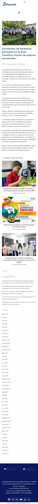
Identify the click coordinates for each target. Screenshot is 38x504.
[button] (19, 12)
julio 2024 (4, 395)
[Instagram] (13, 499)
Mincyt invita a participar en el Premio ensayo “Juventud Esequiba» (19, 226)
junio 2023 (4, 437)
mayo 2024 (5, 402)
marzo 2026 (5, 330)
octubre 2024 (5, 385)
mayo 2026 (5, 324)
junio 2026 (4, 320)
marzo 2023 (5, 447)
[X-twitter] (29, 499)
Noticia (23, 64)
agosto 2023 (5, 431)
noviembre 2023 (6, 421)
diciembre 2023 (6, 418)
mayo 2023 (5, 440)
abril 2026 (4, 327)
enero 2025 (5, 376)
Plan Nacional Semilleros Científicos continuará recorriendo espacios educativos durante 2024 (19, 190)
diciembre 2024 (6, 379)
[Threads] (17, 499)
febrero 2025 (5, 372)
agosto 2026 (5, 314)
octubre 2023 (5, 424)
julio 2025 (4, 356)
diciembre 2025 (6, 340)
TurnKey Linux (27, 503)
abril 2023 (4, 444)
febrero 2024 (5, 411)
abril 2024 (4, 405)
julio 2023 (4, 434)
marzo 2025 (5, 369)
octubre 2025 (5, 346)
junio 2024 (4, 398)
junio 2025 (4, 359)
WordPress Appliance (12, 503)
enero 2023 (5, 453)
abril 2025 (4, 366)
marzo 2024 (5, 408)
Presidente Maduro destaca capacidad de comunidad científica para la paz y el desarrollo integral (19, 260)
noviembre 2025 (6, 343)
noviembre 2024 (6, 382)
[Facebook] (9, 499)
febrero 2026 (5, 333)
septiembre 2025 (6, 350)
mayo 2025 (5, 363)
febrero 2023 (5, 450)
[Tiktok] (25, 499)
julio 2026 (4, 317)
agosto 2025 (5, 353)
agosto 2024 (5, 392)
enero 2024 (5, 415)
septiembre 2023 (6, 427)
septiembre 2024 (6, 389)
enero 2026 (5, 337)
